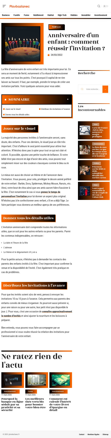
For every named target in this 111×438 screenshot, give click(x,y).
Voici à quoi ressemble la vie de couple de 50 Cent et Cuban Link (100, 193)
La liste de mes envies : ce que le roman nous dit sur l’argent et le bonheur (99, 152)
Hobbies (96, 163)
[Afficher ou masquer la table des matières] (49, 99)
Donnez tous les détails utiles (17, 115)
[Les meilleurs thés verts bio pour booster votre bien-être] (37, 380)
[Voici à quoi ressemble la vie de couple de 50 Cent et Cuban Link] (85, 191)
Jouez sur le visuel (13, 109)
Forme (30, 392)
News (95, 124)
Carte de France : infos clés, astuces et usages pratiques (100, 132)
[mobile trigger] (5, 6)
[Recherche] (99, 6)
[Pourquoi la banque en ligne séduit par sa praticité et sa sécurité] (13, 380)
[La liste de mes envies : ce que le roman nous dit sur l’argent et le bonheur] (85, 150)
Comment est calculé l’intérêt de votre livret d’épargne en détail (60, 404)
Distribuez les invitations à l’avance (55, 109)
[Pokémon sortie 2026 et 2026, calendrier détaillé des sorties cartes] (85, 170)
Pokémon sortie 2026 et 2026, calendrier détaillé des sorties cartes (99, 172)
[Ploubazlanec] (19, 6)
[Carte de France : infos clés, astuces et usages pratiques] (85, 130)
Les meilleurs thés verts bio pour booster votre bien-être (35, 403)
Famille (56, 27)
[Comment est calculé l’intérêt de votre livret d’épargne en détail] (61, 380)
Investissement (10, 392)
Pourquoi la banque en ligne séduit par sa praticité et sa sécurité (12, 404)
